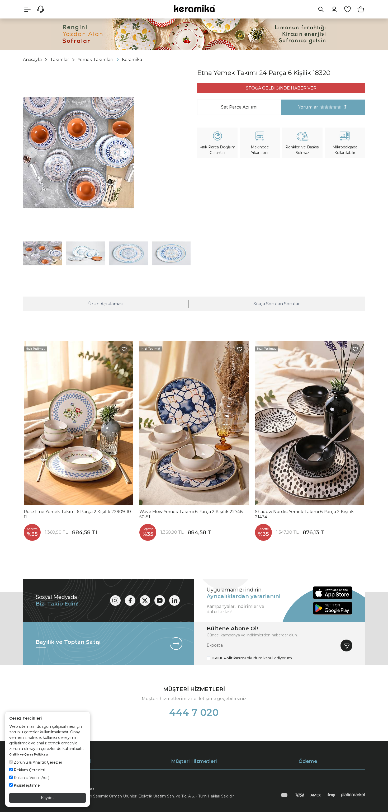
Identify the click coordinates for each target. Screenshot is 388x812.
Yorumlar (314, 107)
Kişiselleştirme (26, 785)
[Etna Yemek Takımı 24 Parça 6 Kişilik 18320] (78, 152)
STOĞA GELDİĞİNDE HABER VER (281, 88)
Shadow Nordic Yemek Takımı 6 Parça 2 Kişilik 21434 (304, 514)
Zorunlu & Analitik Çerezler (37, 762)
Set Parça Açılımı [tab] (239, 107)
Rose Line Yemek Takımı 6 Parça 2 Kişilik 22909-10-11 (78, 514)
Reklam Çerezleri (29, 770)
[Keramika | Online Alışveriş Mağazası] (194, 8)
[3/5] (326, 107)
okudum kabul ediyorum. (252, 658)
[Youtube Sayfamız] (159, 600)
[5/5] (330, 107)
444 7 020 (194, 712)
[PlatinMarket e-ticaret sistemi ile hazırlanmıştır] (353, 795)
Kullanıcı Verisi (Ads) (31, 777)
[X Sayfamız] (145, 600)
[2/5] (324, 107)
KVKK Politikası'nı (229, 658)
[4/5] (328, 107)
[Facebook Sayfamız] (130, 600)
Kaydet (47, 797)
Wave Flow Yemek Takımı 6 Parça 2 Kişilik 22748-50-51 (191, 514)
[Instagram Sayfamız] (115, 600)
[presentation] (31, 152)
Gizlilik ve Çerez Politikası (28, 754)
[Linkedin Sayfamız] (174, 600)
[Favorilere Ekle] (124, 349)
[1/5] (322, 107)
